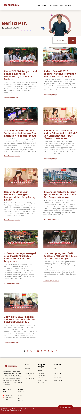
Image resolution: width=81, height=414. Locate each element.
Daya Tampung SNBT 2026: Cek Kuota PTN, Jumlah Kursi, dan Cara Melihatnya (60, 256)
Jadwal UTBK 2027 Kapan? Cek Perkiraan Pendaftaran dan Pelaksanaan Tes (19, 319)
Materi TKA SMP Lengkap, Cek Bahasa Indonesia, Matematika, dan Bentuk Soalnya (21, 75)
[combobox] (59, 40)
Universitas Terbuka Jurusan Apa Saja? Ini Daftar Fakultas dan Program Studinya (60, 195)
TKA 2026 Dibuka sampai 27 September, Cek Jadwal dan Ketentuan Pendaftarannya (20, 133)
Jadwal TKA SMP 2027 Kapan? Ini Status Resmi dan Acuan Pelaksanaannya (59, 74)
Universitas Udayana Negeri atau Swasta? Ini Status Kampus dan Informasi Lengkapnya (20, 257)
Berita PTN (45, 5)
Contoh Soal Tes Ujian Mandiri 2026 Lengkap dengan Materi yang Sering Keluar (19, 196)
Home (38, 5)
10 (56, 351)
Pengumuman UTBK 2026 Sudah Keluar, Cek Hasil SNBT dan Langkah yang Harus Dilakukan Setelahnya (60, 134)
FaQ (69, 5)
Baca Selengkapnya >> (12, 97)
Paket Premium (54, 5)
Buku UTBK (63, 5)
